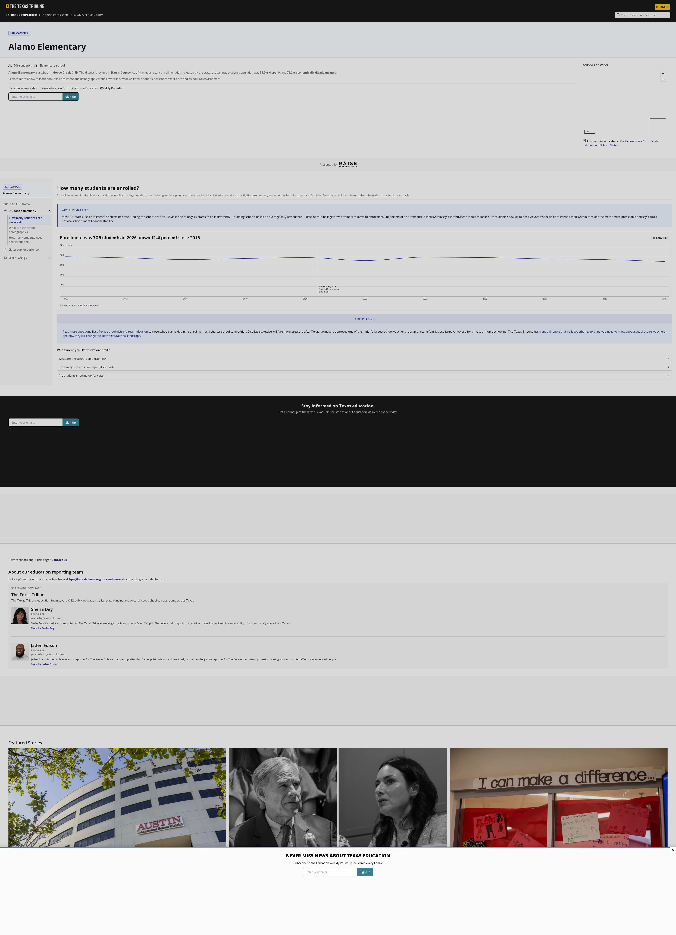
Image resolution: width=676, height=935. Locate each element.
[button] (338, 467)
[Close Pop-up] (673, 850)
